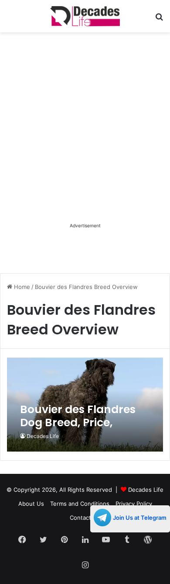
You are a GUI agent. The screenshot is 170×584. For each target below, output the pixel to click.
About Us (31, 503)
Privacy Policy (134, 503)
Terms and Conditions (79, 503)
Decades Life (43, 436)
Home (21, 286)
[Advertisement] (85, 135)
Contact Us (85, 517)
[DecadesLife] (85, 16)
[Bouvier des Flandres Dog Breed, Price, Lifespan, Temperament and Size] (85, 405)
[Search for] (159, 19)
